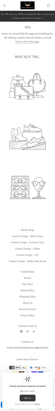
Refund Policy (27, 290)
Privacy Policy (27, 315)
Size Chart (27, 284)
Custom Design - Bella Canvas (27, 236)
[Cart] (48, 5)
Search (27, 277)
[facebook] (21, 331)
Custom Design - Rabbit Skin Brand (27, 261)
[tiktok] (34, 331)
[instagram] (27, 331)
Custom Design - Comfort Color (27, 242)
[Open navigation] (6, 5)
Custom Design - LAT (27, 255)
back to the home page (27, 41)
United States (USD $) (26, 359)
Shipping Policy (27, 296)
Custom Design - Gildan (27, 248)
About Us (27, 303)
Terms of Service (27, 309)
